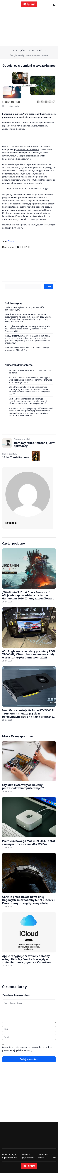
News (11, 240)
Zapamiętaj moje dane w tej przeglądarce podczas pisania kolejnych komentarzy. (27, 1049)
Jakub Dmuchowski (17, 387)
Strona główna (20, 50)
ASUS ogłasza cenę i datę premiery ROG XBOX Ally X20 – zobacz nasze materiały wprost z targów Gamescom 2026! (27, 328)
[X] (42, 102)
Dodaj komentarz (29, 1059)
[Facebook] (38, 102)
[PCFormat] (29, 1166)
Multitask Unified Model (27, 149)
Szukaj (48, 286)
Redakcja (10, 522)
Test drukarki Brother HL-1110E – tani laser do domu (30, 371)
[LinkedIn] (46, 102)
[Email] (50, 102)
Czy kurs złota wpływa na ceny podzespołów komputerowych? (24, 308)
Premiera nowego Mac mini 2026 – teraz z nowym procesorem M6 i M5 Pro (27, 348)
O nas (54, 1156)
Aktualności (37, 50)
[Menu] (5, 5)
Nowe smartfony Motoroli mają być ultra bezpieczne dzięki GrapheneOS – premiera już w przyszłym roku (30, 380)
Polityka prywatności (28, 1156)
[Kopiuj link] (54, 102)
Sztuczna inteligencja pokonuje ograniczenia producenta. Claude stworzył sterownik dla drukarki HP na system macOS (29, 390)
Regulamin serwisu (43, 1156)
